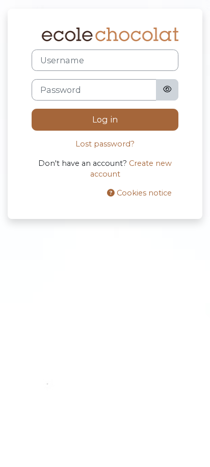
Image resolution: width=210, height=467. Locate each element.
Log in (105, 119)
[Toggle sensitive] (167, 90)
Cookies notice (143, 193)
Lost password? (105, 144)
